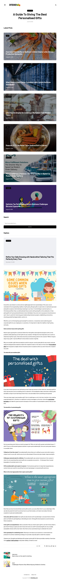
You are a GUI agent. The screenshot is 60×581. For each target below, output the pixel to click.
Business (8, 96)
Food (7, 35)
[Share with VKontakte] (54, 546)
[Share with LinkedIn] (50, 546)
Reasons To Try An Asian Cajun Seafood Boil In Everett (26, 145)
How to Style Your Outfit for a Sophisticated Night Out (26, 259)
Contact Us (26, 574)
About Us (33, 574)
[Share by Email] (55, 546)
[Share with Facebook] (44, 546)
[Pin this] (52, 546)
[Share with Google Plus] (48, 546)
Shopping (30, 10)
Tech (7, 66)
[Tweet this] (46, 546)
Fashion (8, 240)
